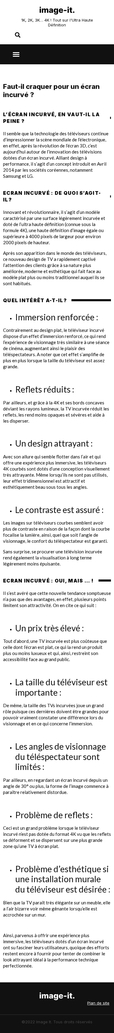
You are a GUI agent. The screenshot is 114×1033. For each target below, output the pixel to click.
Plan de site (98, 1003)
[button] (16, 54)
